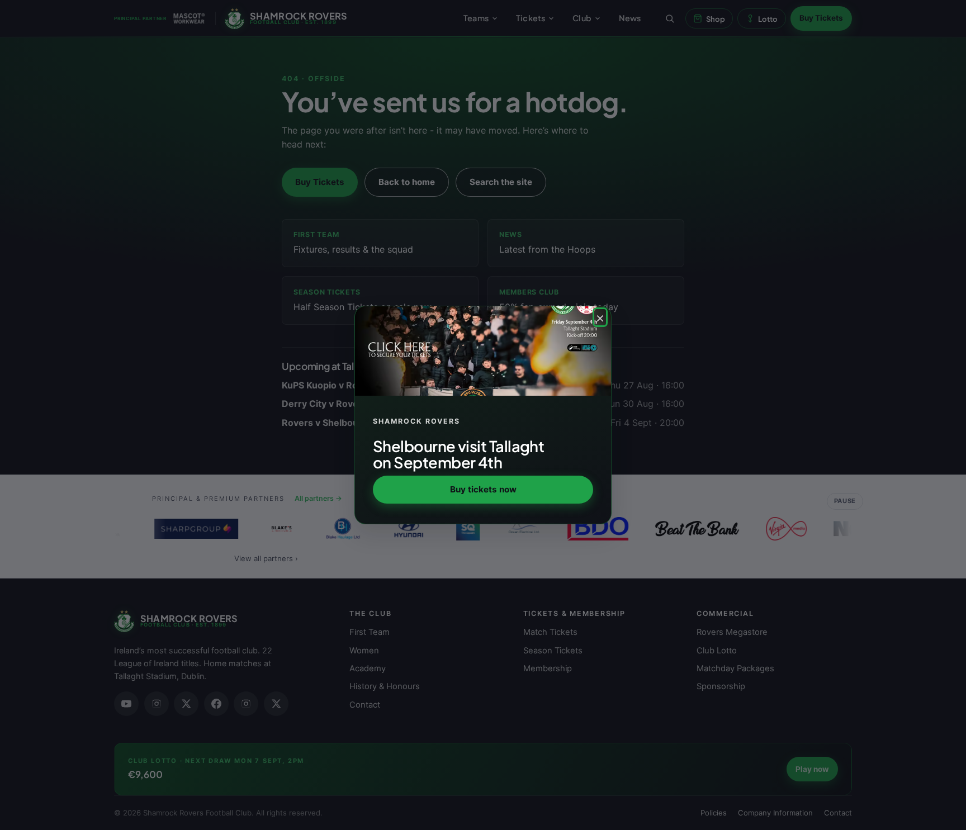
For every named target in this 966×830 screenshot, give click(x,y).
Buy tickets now (483, 489)
